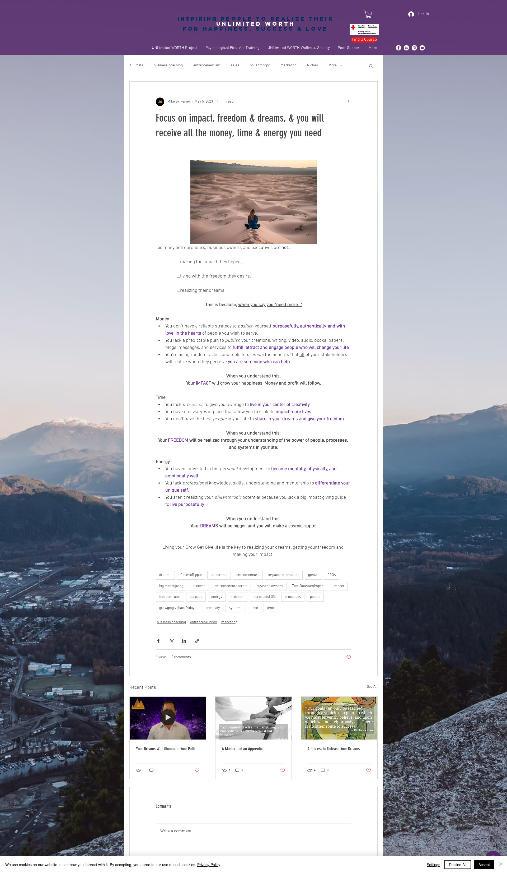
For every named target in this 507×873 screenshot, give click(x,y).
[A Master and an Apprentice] (253, 718)
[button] (368, 14)
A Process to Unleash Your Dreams (333, 749)
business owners (269, 586)
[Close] (500, 864)
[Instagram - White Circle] (414, 47)
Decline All (457, 864)
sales (235, 65)
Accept (484, 864)
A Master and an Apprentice (243, 749)
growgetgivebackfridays (177, 608)
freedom (238, 597)
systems (235, 608)
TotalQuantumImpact (308, 586)
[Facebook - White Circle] (398, 47)
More (332, 65)
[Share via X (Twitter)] (171, 640)
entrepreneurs (247, 575)
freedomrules (170, 597)
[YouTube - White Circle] (422, 47)
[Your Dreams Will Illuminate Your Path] (168, 718)
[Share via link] (197, 640)
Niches (312, 65)
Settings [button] (433, 864)
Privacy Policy (208, 864)
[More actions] (348, 102)
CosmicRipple (191, 575)
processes (293, 597)
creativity (212, 608)
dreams (165, 575)
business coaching (168, 65)
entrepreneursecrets (230, 586)
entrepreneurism (206, 65)
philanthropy (260, 65)
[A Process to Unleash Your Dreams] (339, 718)
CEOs (331, 575)
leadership (219, 575)
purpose (196, 597)
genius (313, 575)
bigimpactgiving (171, 586)
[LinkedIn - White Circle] (406, 47)
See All (372, 687)
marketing (288, 65)
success (199, 586)
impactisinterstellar (283, 575)
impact (339, 586)
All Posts (136, 65)
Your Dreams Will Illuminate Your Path (165, 749)
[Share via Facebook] (158, 640)
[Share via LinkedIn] (184, 640)
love (254, 608)
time (270, 608)
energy (216, 597)
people (315, 597)
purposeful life (264, 597)
